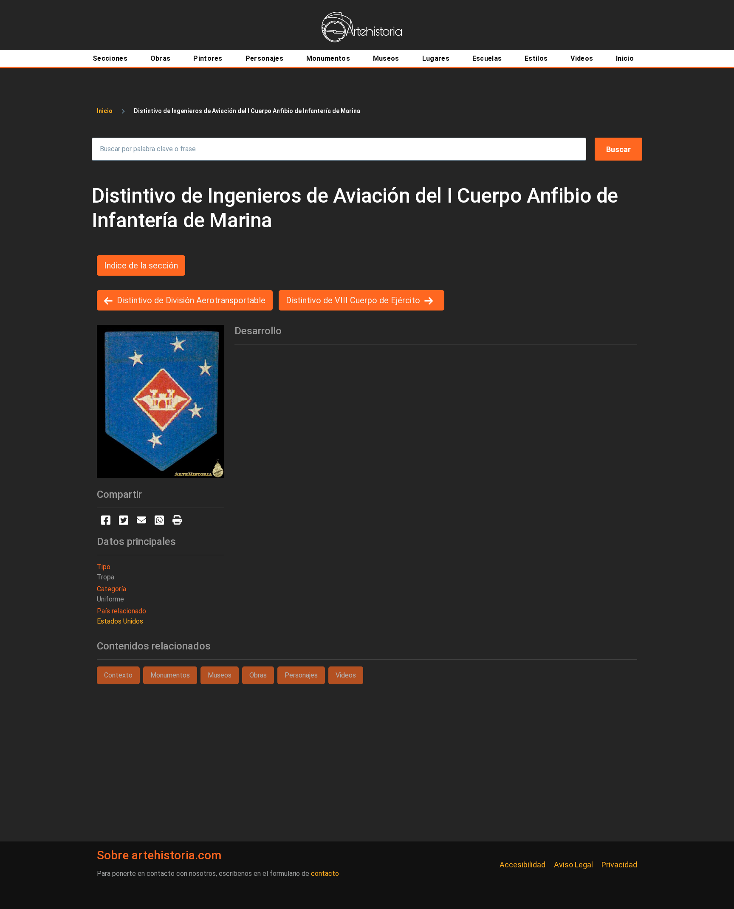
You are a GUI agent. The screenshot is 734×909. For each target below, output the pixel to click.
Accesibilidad (522, 864)
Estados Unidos (120, 621)
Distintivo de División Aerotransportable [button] (191, 300)
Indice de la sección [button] (141, 265)
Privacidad (619, 864)
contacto (325, 873)
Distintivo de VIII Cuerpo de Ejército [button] (353, 300)
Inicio (105, 110)
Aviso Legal (573, 864)
